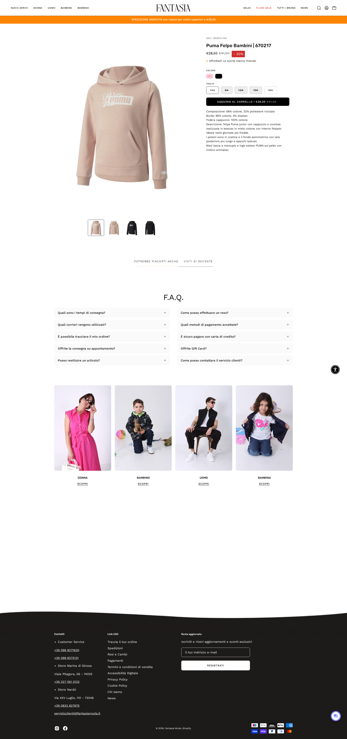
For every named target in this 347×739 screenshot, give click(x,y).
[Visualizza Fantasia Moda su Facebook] (65, 728)
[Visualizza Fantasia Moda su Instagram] (57, 728)
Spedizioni (115, 648)
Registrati (215, 665)
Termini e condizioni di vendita (130, 667)
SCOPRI (82, 483)
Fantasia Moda (173, 728)
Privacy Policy (118, 679)
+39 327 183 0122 (67, 682)
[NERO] (218, 76)
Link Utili (113, 634)
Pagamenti (115, 660)
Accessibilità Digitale (123, 673)
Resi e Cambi (117, 654)
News (112, 698)
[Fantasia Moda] (173, 8)
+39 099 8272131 (66, 658)
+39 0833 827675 (67, 705)
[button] (19, 8)
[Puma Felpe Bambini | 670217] (96, 228)
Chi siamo (115, 692)
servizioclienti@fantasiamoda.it (77, 713)
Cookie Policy (117, 685)
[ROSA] (209, 76)
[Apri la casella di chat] (336, 716)
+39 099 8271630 (66, 650)
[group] (173, 435)
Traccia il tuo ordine (122, 642)
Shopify (186, 728)
